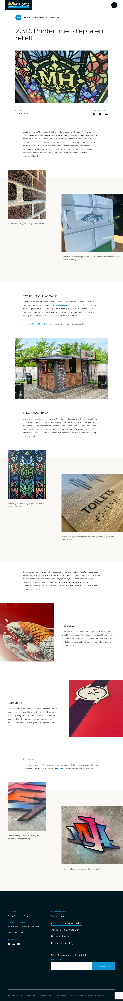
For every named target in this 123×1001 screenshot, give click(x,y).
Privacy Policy (60, 936)
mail (61, 768)
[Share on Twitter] (100, 114)
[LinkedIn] (13, 944)
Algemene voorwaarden (66, 922)
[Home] (18, 5)
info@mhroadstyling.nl (19, 915)
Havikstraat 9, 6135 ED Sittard (23, 926)
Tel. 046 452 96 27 (17, 932)
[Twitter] (18, 944)
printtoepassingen (60, 305)
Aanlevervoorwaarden (65, 929)
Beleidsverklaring (62, 943)
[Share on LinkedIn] (106, 114)
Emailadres (57, 960)
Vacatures (57, 916)
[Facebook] (9, 944)
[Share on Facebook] (94, 114)
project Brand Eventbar (37, 324)
